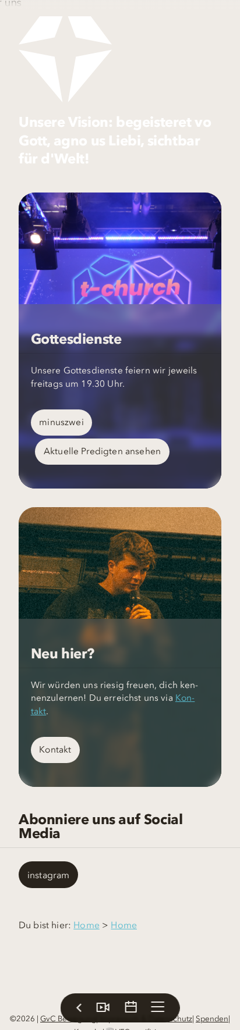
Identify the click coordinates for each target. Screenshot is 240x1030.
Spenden (212, 1018)
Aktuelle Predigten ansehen (102, 451)
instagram (48, 875)
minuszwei (61, 422)
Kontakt (55, 749)
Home (86, 925)
